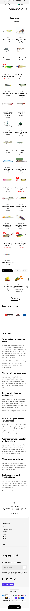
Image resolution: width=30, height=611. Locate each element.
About (4, 536)
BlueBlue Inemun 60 (8, 93)
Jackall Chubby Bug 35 (21, 133)
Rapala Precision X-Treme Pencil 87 (21, 94)
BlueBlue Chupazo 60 (21, 75)
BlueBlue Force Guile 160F (7, 226)
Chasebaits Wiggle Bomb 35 (21, 226)
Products (5, 527)
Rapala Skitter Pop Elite (21, 207)
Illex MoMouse (7, 58)
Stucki (7, 241)
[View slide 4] (17, 513)
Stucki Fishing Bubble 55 (8, 244)
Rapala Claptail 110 (7, 39)
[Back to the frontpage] (10, 21)
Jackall (8, 130)
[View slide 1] (11, 513)
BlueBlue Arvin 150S (8, 262)
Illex (7, 55)
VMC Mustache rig (7, 287)
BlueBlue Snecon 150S (21, 170)
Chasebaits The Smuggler (21, 40)
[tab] (7, 270)
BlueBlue (21, 72)
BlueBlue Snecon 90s (8, 188)
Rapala (8, 37)
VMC (7, 284)
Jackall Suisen (7, 132)
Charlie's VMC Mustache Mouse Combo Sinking (18, 288)
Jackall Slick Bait (8, 151)
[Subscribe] (24, 567)
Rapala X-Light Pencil (21, 112)
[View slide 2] (13, 513)
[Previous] (2, 2)
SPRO (21, 55)
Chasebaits (21, 37)
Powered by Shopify (21, 600)
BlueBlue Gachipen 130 (8, 170)
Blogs (4, 534)
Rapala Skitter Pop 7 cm (8, 207)
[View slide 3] (15, 513)
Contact (5, 538)
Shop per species (7, 529)
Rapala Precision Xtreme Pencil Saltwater (8, 113)
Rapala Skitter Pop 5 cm (21, 188)
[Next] (26, 2)
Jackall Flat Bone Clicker (21, 151)
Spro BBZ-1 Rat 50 (21, 58)
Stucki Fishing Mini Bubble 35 (21, 244)
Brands (5, 531)
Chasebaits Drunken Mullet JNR (8, 75)
